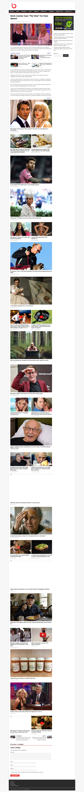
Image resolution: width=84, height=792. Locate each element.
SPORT (30, 11)
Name (11, 761)
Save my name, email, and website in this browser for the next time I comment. (27, 772)
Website (12, 768)
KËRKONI (55, 53)
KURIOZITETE (44, 11)
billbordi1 (20, 21)
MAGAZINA (23, 11)
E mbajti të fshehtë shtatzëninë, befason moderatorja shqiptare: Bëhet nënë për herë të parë (63, 49)
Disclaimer (12, 783)
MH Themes (27, 789)
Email (11, 765)
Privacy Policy (59, 11)
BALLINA (12, 11)
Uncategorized (27, 21)
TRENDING (51, 11)
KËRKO (65, 55)
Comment (12, 752)
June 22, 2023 (14, 21)
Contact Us (68, 11)
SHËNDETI (36, 11)
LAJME (17, 11)
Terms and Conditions (14, 785)
